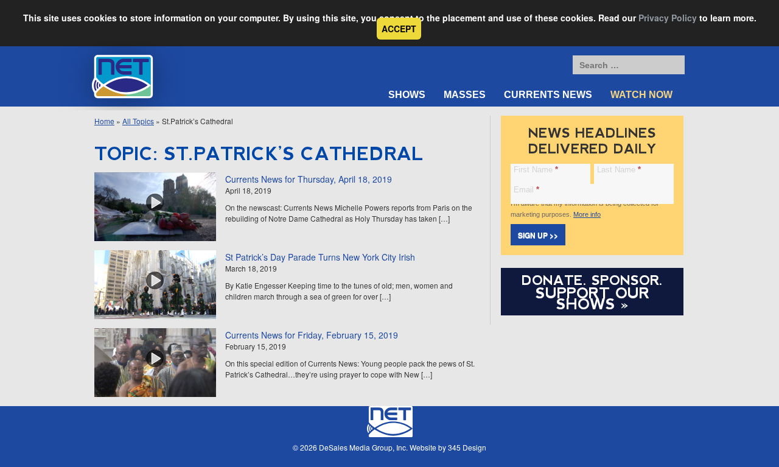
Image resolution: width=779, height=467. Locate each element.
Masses (465, 95)
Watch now (641, 95)
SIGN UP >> (538, 235)
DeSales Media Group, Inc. (363, 447)
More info (587, 214)
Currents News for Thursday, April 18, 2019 (308, 179)
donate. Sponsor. (592, 280)
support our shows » (592, 298)
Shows (406, 95)
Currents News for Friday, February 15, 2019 (311, 335)
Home (104, 121)
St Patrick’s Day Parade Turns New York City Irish (320, 257)
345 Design (467, 447)
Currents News (548, 95)
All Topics (138, 121)
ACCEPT (399, 29)
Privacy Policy (667, 18)
